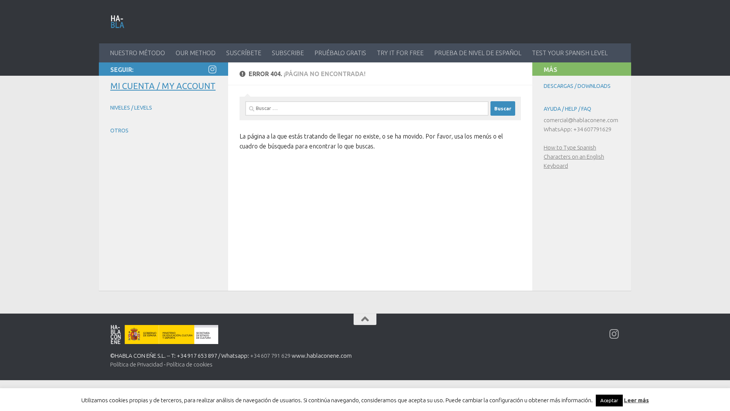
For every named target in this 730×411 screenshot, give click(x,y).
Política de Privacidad (136, 364)
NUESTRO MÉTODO (137, 52)
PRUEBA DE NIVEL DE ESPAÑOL (477, 52)
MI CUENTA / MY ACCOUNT (163, 86)
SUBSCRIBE (288, 52)
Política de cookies (190, 364)
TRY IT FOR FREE (400, 52)
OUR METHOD (196, 52)
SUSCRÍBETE (243, 52)
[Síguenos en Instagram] (212, 69)
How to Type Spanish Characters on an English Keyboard (574, 156)
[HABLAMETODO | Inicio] (117, 21)
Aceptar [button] (609, 400)
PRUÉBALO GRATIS (340, 52)
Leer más (636, 400)
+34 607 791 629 (270, 355)
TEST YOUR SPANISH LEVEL (570, 52)
